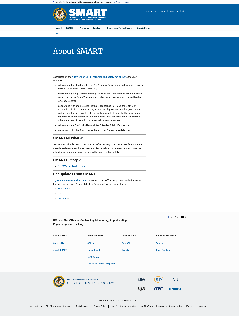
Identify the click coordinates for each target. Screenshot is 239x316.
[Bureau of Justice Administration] (141, 278)
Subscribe (174, 11)
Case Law (126, 250)
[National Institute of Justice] (175, 278)
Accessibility (36, 306)
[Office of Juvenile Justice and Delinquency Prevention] (141, 289)
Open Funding (163, 250)
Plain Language (83, 306)
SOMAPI (126, 243)
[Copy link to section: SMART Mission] (81, 138)
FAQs (163, 11)
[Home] (88, 14)
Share (184, 12)
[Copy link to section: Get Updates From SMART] (97, 174)
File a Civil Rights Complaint (101, 263)
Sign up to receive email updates (70, 180)
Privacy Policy (100, 306)
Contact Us (151, 11)
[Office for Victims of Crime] (158, 288)
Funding (160, 243)
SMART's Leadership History (73, 166)
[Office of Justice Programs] (60, 14)
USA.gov (189, 306)
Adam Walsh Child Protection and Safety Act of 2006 (99, 77)
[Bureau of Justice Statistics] (158, 281)
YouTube (62, 198)
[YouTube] (183, 217)
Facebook (63, 188)
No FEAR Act (147, 306)
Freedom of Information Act (169, 306)
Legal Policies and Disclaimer (123, 306)
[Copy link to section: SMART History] (79, 159)
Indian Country (94, 250)
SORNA (91, 243)
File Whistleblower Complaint (59, 306)
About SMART (60, 250)
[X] (177, 217)
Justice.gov (202, 306)
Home (57, 34)
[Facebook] (170, 217)
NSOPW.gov (93, 257)
